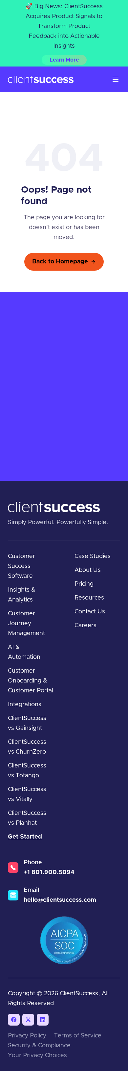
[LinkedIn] (43, 1020)
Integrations (24, 705)
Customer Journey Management (26, 623)
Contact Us (90, 612)
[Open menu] (115, 79)
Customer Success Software (21, 566)
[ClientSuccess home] (41, 79)
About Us (88, 570)
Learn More (64, 60)
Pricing (84, 584)
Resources (89, 598)
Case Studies (93, 556)
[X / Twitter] (28, 1020)
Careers (85, 626)
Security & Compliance (39, 1046)
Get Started (25, 837)
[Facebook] (14, 1020)
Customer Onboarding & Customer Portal (30, 681)
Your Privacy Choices (37, 1055)
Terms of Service (77, 1036)
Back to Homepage (60, 262)
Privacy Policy (27, 1036)
